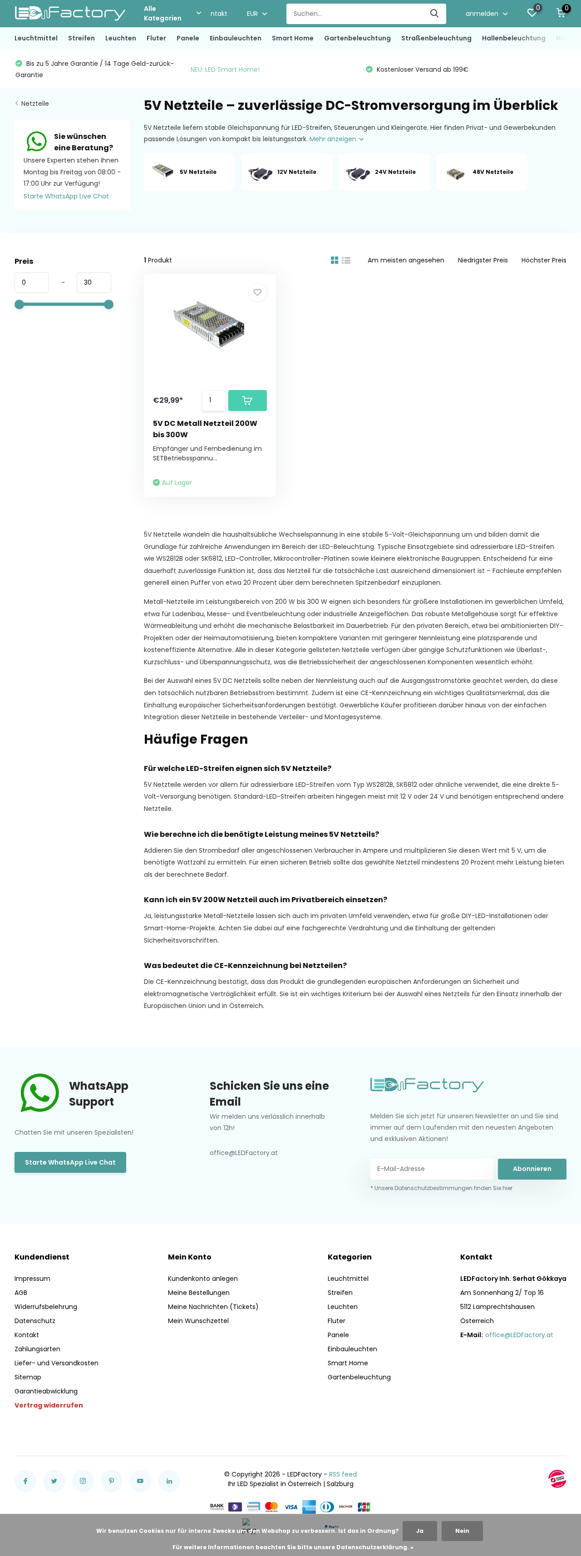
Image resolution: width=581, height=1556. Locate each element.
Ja (419, 1531)
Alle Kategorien (163, 13)
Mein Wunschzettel (198, 1320)
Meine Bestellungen (199, 1292)
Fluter (156, 38)
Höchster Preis (544, 260)
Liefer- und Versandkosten (56, 1363)
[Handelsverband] (557, 1479)
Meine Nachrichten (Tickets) (213, 1306)
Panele (188, 38)
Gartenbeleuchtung (357, 38)
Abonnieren (532, 1168)
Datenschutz (35, 1320)
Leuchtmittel (36, 38)
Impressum (32, 1278)
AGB (21, 1292)
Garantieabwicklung (46, 1391)
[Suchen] (434, 14)
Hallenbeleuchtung (514, 38)
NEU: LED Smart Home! (225, 69)
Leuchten (120, 38)
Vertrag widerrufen (49, 1405)
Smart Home (293, 38)
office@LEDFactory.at (519, 1334)
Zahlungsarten (37, 1348)
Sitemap (28, 1377)
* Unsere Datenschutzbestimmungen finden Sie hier (441, 1188)
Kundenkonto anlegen (203, 1278)
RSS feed (343, 1474)
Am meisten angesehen (406, 260)
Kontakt (215, 13)
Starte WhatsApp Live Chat (66, 196)
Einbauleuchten (235, 38)
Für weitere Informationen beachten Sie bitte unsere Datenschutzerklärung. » (293, 1547)
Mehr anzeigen (334, 138)
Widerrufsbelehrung (46, 1306)
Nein (462, 1531)
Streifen (81, 38)
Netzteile (35, 103)
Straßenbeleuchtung (436, 38)
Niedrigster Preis (483, 260)
